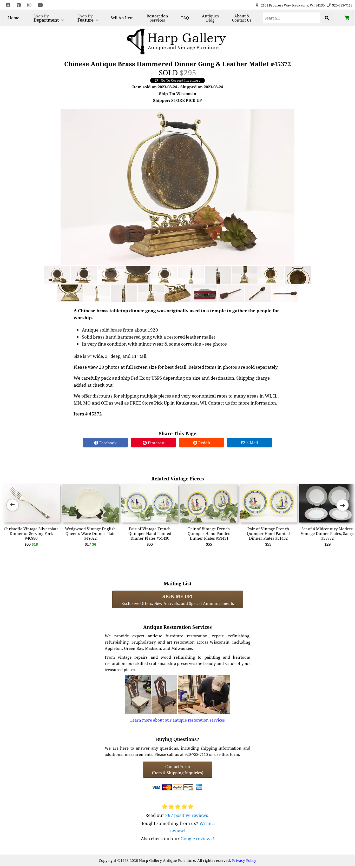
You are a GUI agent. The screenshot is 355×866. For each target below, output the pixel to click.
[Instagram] (29, 5)
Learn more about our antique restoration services (177, 720)
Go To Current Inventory (180, 80)
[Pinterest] (19, 5)
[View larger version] (177, 186)
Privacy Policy (244, 860)
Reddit (203, 442)
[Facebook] (8, 5)
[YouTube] (40, 5)
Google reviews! (197, 839)
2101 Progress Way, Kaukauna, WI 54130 (293, 5)
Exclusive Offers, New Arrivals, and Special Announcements (177, 599)
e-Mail (251, 442)
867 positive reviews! (187, 815)
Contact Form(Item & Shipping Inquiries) (177, 769)
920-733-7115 (342, 5)
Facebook (107, 442)
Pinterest (156, 442)
